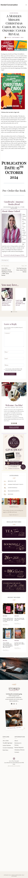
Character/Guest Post (15, 484)
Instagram (17, 255)
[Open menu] (26, 5)
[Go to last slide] (4, 299)
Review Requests (19, 747)
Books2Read (14, 204)
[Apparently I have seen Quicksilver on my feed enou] (14, 794)
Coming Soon (5, 260)
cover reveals (12, 487)
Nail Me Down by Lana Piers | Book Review (19, 619)
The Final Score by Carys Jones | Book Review (21, 269)
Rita (9, 37)
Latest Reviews (7, 745)
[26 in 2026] (14, 559)
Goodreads (9, 201)
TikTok (22, 255)
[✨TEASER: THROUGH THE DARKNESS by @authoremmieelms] (14, 861)
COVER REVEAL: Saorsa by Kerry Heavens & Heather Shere (7, 302)
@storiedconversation (14, 766)
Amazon (19, 201)
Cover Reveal (14, 13)
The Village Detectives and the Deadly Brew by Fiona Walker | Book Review (8, 645)
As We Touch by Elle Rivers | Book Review (19, 644)
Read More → (6, 624)
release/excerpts (13, 491)
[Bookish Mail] (14, 545)
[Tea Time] (14, 532)
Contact (17, 752)
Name (6, 352)
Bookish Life (12, 481)
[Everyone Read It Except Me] (14, 586)
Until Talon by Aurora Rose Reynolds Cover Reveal (20, 302)
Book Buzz (5, 750)
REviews (10, 494)
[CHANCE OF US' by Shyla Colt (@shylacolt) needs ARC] (14, 811)
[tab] (11, 311)
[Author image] (5, 37)
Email (6, 358)
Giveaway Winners (19, 750)
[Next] (24, 299)
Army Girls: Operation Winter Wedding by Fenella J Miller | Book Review (7, 270)
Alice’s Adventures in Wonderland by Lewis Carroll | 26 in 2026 (8, 620)
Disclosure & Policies (18, 744)
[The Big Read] (14, 572)
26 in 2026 (5, 740)
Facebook (6, 255)
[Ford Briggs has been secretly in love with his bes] (14, 778)
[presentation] (7, 293)
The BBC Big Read (7, 743)
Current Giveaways (8, 748)
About (16, 740)
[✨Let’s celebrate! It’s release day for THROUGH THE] (14, 827)
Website (6, 365)
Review (5, 616)
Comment (7, 333)
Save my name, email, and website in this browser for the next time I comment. (14, 369)
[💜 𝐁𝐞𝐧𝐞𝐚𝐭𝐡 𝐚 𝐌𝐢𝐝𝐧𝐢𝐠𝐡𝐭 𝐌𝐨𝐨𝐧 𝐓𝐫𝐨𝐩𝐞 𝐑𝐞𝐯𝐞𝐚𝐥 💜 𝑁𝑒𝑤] (14, 844)
